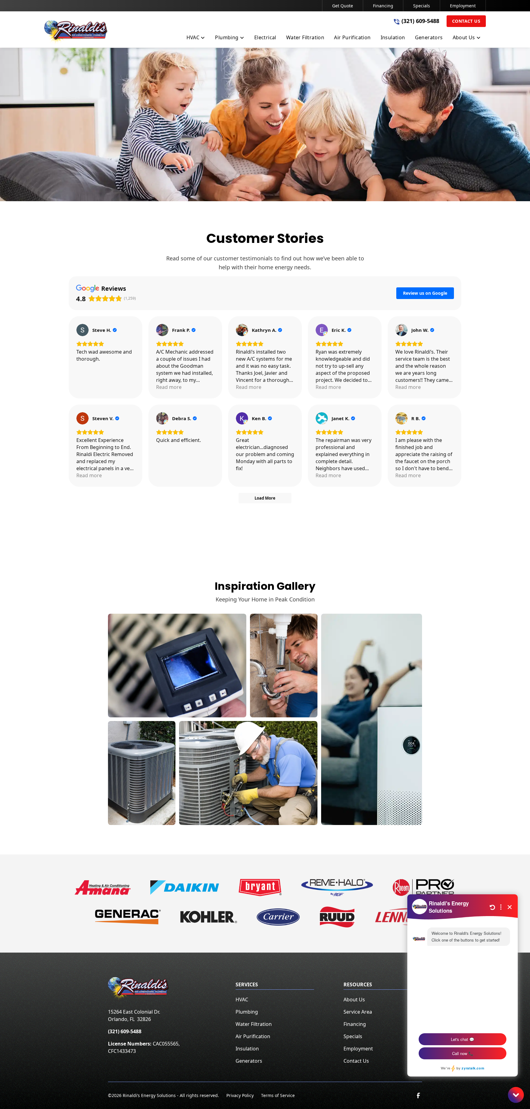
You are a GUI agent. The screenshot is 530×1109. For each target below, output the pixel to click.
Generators (249, 1060)
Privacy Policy (240, 1095)
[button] (196, 39)
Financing (383, 6)
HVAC (242, 999)
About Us (354, 999)
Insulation (247, 1048)
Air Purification (253, 1036)
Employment (463, 6)
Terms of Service (278, 1095)
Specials (421, 6)
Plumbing (247, 1011)
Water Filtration (254, 1024)
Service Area (358, 1011)
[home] (76, 32)
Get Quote (342, 6)
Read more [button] (169, 387)
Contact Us (466, 21)
